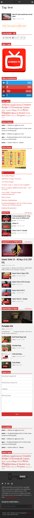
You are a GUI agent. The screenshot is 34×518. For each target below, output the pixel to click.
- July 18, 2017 (19, 365)
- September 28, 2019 (22, 233)
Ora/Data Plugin (8, 182)
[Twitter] (2, 484)
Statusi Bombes (16, 363)
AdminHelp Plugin (16, 345)
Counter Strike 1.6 (9, 254)
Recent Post (5, 213)
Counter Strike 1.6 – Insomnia (19, 299)
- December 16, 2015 (21, 275)
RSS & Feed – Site (9, 173)
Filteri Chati (6, 197)
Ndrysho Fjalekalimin (9, 200)
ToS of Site (15, 514)
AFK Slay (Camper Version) (11, 179)
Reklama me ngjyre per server (16, 125)
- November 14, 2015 (10, 265)
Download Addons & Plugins (9, 309)
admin (13, 18)
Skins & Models (18, 113)
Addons (6, 104)
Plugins (6, 112)
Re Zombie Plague (8, 176)
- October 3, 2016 (20, 18)
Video (8, 115)
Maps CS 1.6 (17, 110)
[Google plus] (8, 484)
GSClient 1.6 (15, 223)
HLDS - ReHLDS (7, 110)
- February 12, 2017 (20, 356)
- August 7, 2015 (19, 301)
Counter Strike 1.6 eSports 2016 (20, 273)
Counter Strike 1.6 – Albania (16, 142)
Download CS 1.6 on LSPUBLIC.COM (12, 242)
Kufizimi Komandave (9, 208)
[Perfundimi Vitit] (17, 317)
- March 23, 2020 (21, 220)
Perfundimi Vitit (7, 325)
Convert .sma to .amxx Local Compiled (15, 185)
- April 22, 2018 (8, 329)
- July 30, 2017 (19, 284)
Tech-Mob (5, 18)
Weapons (21, 115)
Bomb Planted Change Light (19, 337)
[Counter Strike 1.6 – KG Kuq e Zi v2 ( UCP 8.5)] (17, 250)
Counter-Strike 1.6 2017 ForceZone (21, 282)
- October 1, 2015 (20, 292)
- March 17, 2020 (21, 225)
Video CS (13, 115)
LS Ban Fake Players (17, 354)
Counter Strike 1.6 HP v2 (18, 290)
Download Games (21, 107)
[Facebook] (5, 484)
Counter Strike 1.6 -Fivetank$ (19, 230)
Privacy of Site (6, 514)
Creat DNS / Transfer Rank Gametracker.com (11, 193)
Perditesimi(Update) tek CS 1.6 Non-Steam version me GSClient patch (17, 204)
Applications (16, 105)
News (25, 110)
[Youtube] (12, 484)
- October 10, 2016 (20, 339)
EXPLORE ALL (28, 212)
